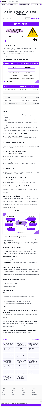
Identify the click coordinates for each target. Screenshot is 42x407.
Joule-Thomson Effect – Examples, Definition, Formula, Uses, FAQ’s (21, 366)
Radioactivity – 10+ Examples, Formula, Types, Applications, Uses (21, 344)
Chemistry (3, 394)
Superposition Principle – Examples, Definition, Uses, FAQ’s (33, 372)
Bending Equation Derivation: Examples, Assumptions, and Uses (8, 372)
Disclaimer (34, 396)
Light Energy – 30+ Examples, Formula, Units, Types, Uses (21, 355)
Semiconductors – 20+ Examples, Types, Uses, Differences (8, 355)
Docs (13, 394)
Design (23, 390)
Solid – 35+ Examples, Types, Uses (33, 349)
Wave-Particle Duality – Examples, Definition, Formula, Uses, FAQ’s (33, 366)
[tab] (3, 4)
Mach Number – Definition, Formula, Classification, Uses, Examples (8, 378)
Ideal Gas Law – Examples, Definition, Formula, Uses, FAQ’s (33, 361)
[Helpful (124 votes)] (25, 18)
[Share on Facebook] (8, 18)
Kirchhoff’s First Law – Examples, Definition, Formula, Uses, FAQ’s (21, 372)
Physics (12, 9)
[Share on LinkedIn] (11, 18)
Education (23, 394)
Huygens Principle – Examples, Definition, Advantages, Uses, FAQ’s (8, 366)
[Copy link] (3, 18)
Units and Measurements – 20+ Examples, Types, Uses (8, 344)
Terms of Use (34, 394)
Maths (3, 392)
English (3, 390)
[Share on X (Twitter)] (6, 18)
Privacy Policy (34, 392)
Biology (13, 392)
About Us (33, 390)
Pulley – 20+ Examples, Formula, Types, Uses (21, 349)
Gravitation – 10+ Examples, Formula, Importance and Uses (8, 349)
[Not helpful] (28, 18)
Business (23, 392)
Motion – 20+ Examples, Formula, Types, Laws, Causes (33, 344)
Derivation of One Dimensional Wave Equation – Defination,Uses (32, 356)
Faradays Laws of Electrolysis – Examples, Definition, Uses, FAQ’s (8, 361)
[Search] (36, 1)
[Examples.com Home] (3, 1)
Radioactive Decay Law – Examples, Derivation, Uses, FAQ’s (21, 361)
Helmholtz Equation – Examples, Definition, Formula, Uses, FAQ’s (20, 377)
